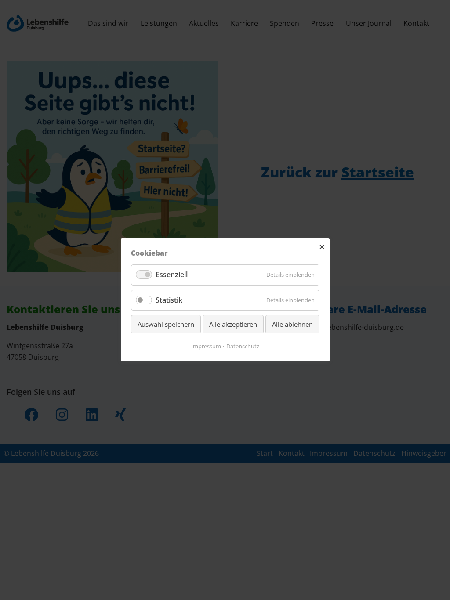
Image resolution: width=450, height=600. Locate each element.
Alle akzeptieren (233, 324)
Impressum (206, 347)
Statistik (169, 300)
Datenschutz (242, 347)
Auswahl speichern (166, 324)
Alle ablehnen (292, 324)
